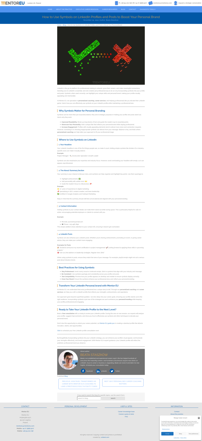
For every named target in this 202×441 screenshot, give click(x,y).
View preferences (193, 433)
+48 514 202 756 (126, 3)
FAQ (126, 416)
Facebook (89, 371)
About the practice (176, 414)
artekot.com (105, 437)
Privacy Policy (183, 437)
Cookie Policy (177, 437)
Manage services (166, 429)
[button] (199, 418)
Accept (167, 433)
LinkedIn (104, 371)
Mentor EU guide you (107, 323)
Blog (64, 25)
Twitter (117, 371)
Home (59, 25)
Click (59, 330)
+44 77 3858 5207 (141, 3)
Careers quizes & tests (126, 414)
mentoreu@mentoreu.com (162, 3)
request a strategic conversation (189, 3)
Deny (180, 433)
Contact (176, 411)
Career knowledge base (126, 411)
